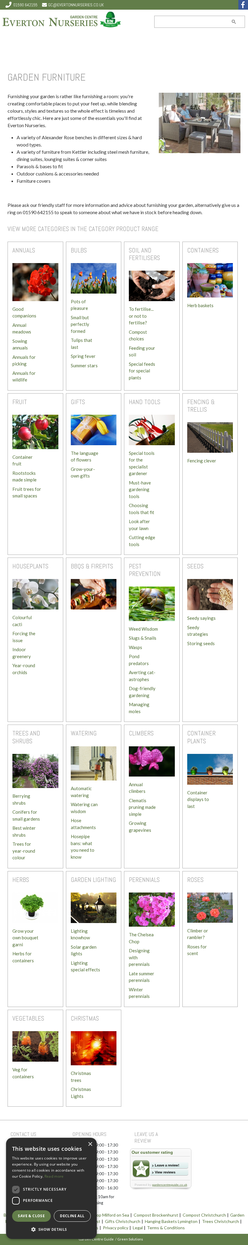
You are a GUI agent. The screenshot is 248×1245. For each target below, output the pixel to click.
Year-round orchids (23, 669)
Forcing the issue (23, 637)
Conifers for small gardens (26, 815)
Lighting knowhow (80, 934)
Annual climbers (137, 788)
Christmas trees (81, 1076)
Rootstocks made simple (24, 476)
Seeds (195, 566)
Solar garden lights (83, 950)
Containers (203, 250)
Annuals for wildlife (24, 376)
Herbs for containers (23, 957)
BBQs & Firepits (92, 566)
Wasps (135, 647)
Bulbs (79, 250)
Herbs (20, 880)
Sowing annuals (20, 344)
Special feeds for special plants (142, 370)
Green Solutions (130, 1239)
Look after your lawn (139, 525)
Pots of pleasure (79, 305)
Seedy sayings (201, 618)
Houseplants (30, 566)
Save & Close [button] (31, 1215)
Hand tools (144, 402)
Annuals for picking (24, 360)
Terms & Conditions (166, 1228)
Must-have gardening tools (140, 489)
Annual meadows (21, 328)
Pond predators (139, 660)
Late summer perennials (141, 977)
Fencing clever (201, 460)
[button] (51, 1229)
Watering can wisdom (84, 808)
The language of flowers (84, 456)
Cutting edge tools (142, 541)
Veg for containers (23, 1073)
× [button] (90, 1144)
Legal (138, 1228)
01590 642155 (25, 5)
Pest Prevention (145, 570)
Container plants (201, 737)
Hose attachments (83, 824)
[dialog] (51, 1188)
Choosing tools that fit (141, 509)
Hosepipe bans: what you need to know (82, 847)
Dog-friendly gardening (142, 692)
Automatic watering (81, 792)
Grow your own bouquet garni (25, 937)
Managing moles (139, 708)
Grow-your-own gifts (83, 472)
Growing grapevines (140, 826)
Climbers (141, 733)
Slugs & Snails (142, 638)
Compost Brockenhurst (156, 1215)
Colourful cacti (22, 621)
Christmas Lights (81, 1092)
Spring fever (83, 356)
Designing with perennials (139, 957)
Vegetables (28, 1018)
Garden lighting (93, 880)
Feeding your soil (142, 351)
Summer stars (84, 365)
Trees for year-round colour (23, 850)
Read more (54, 1176)
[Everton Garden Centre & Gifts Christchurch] (62, 20)
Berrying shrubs (21, 799)
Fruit (19, 402)
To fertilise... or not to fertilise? (141, 315)
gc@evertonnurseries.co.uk (76, 5)
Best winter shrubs (24, 831)
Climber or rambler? (197, 934)
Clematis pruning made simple (142, 807)
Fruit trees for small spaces (26, 492)
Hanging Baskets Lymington (171, 1221)
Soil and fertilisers (144, 254)
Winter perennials (139, 993)
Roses (195, 880)
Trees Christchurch (220, 1221)
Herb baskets (200, 305)
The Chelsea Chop (141, 938)
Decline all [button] (72, 1215)
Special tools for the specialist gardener (142, 463)
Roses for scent (197, 950)
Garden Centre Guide (96, 1239)
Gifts (78, 402)
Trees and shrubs (26, 737)
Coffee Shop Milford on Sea (103, 1215)
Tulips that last (81, 343)
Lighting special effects (85, 966)
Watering (84, 733)
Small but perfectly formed (80, 324)
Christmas (85, 1018)
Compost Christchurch (204, 1215)
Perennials (144, 880)
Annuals (23, 250)
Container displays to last (198, 799)
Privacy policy (115, 1228)
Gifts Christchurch (122, 1221)
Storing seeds (201, 643)
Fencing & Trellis (201, 405)
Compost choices (138, 335)
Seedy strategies (197, 631)
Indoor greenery (21, 653)
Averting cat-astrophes (142, 676)
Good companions (24, 312)
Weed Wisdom (143, 629)
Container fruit (22, 460)
